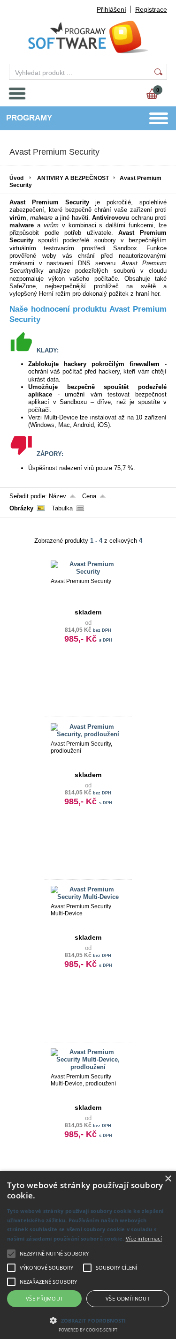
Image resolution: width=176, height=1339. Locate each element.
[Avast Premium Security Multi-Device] (88, 896)
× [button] (167, 1178)
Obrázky (21, 508)
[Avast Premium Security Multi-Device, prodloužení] (88, 1066)
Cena (89, 496)
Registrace (151, 9)
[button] (88, 1320)
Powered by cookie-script (88, 1330)
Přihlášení (111, 9)
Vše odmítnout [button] (128, 1298)
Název (57, 496)
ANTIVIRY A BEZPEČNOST (73, 178)
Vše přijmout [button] (44, 1298)
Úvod (16, 178)
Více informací (144, 1238)
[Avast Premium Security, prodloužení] (88, 734)
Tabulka (62, 508)
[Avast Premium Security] (88, 571)
